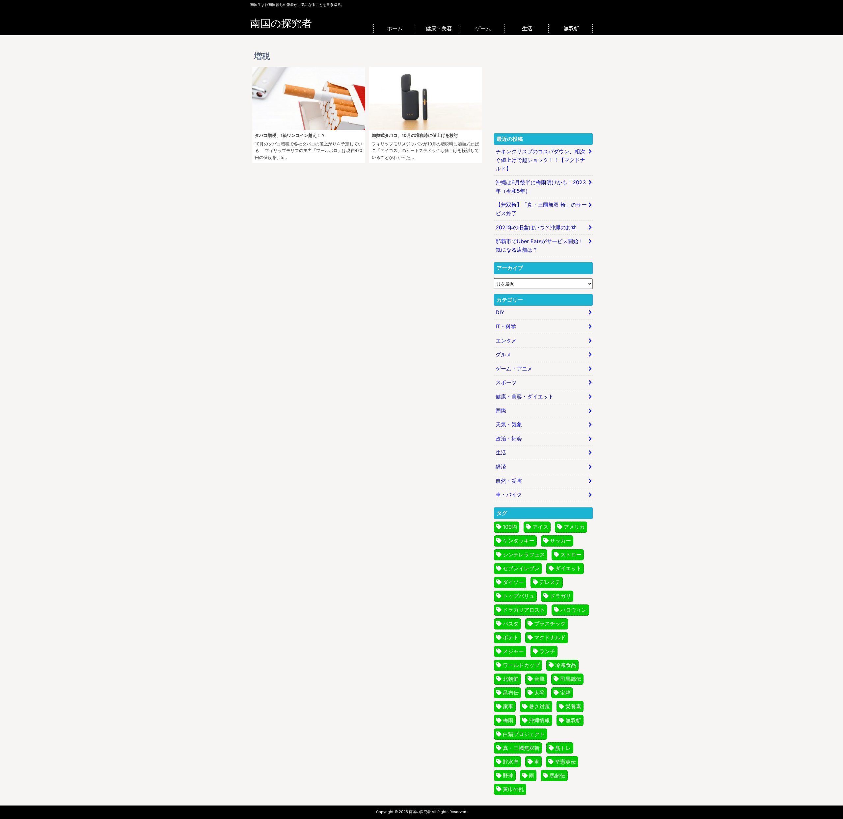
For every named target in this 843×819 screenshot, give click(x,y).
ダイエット (568, 568)
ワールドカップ (521, 665)
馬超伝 (557, 775)
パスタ (511, 623)
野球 (508, 775)
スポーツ (506, 382)
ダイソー (513, 582)
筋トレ (563, 748)
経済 (501, 466)
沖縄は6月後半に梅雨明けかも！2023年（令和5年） (541, 186)
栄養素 (573, 706)
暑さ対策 (539, 706)
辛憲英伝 (565, 761)
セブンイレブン (521, 568)
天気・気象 (509, 424)
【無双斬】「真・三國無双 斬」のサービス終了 (541, 209)
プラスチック (550, 623)
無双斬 (571, 28)
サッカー (560, 540)
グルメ (503, 354)
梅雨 (508, 720)
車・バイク (509, 494)
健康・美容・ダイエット (525, 396)
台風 (539, 679)
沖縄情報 (539, 720)
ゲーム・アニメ (514, 368)
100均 (510, 527)
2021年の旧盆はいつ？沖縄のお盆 (536, 227)
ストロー (571, 554)
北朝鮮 (511, 679)
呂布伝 (511, 692)
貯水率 (511, 761)
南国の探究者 (281, 23)
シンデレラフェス (524, 554)
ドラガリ (560, 596)
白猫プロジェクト (524, 734)
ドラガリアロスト (524, 609)
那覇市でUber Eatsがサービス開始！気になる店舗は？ (540, 245)
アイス (540, 527)
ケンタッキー (518, 540)
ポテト (511, 637)
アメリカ (574, 527)
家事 (508, 706)
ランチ (547, 651)
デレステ (549, 582)
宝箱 (565, 692)
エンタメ (506, 340)
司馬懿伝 (570, 679)
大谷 (539, 692)
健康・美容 (439, 28)
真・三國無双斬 (521, 748)
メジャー (513, 651)
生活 (527, 28)
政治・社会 (509, 438)
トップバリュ (518, 596)
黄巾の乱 (513, 789)
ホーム (395, 28)
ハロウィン (573, 609)
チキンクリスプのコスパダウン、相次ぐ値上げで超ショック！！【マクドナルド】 (540, 159)
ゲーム (483, 28)
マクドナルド (550, 637)
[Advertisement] (543, 87)
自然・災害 (509, 480)
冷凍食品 (565, 665)
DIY (500, 312)
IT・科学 (506, 326)
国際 (501, 410)
